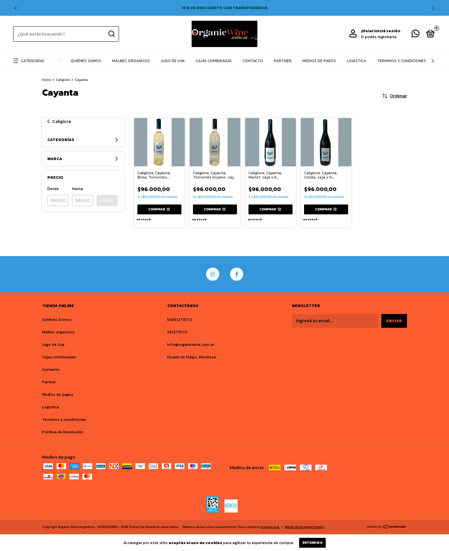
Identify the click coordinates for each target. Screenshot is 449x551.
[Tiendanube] (386, 527)
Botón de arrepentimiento (304, 526)
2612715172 (177, 332)
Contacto (253, 61)
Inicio (46, 79)
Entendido (312, 542)
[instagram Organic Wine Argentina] (212, 274)
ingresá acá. (270, 526)
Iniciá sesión (387, 31)
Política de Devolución (62, 432)
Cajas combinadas (214, 61)
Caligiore (63, 79)
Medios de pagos (319, 61)
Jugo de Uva (173, 61)
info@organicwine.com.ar (190, 344)
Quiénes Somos (86, 61)
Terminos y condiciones (401, 61)
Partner (283, 61)
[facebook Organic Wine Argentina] (236, 274)
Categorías (32, 61)
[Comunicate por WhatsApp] (415, 35)
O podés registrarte (379, 37)
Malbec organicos (131, 61)
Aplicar (107, 200)
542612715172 (179, 320)
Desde (53, 189)
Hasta (77, 189)
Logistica (356, 61)
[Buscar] (111, 34)
